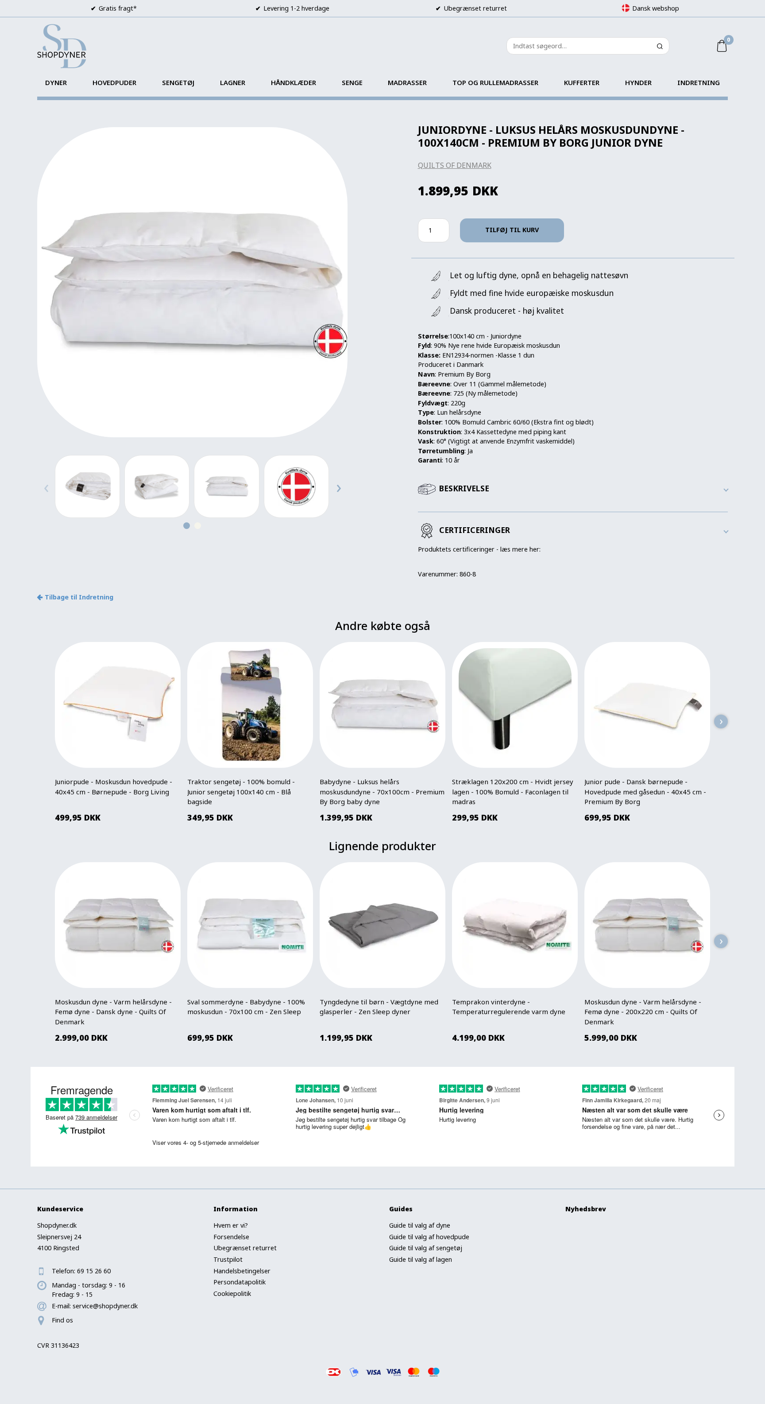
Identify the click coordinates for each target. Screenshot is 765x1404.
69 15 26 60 (94, 1271)
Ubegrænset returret (245, 1248)
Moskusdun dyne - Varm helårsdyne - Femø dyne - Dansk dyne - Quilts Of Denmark (113, 1011)
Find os (62, 1320)
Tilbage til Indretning (79, 597)
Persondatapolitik (239, 1282)
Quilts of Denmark (454, 165)
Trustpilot (228, 1259)
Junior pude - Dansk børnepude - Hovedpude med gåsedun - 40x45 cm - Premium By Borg (645, 791)
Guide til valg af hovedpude (429, 1237)
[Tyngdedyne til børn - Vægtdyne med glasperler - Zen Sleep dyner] (382, 925)
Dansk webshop (655, 8)
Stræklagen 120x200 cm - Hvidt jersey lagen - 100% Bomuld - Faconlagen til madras (512, 791)
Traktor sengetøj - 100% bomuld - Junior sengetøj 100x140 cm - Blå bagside (241, 791)
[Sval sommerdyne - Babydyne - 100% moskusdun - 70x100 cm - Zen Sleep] (250, 925)
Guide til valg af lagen (420, 1259)
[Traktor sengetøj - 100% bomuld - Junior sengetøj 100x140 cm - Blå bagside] (250, 705)
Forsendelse (231, 1237)
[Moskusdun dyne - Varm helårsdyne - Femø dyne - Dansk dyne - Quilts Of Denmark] (117, 925)
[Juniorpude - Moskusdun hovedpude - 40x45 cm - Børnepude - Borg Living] (117, 705)
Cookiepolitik (232, 1293)
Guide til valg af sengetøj (425, 1248)
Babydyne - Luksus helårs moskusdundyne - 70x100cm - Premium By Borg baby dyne (382, 791)
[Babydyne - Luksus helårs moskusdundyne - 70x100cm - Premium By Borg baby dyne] (382, 705)
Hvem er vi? (230, 1225)
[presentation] (46, 486)
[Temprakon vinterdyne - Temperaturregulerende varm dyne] (515, 925)
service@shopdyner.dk (105, 1306)
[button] (186, 525)
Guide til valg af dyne (419, 1225)
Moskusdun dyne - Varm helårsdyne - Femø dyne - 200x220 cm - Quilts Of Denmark (642, 1011)
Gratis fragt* (118, 8)
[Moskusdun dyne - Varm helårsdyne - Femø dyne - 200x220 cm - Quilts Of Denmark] (647, 925)
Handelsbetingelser (241, 1271)
